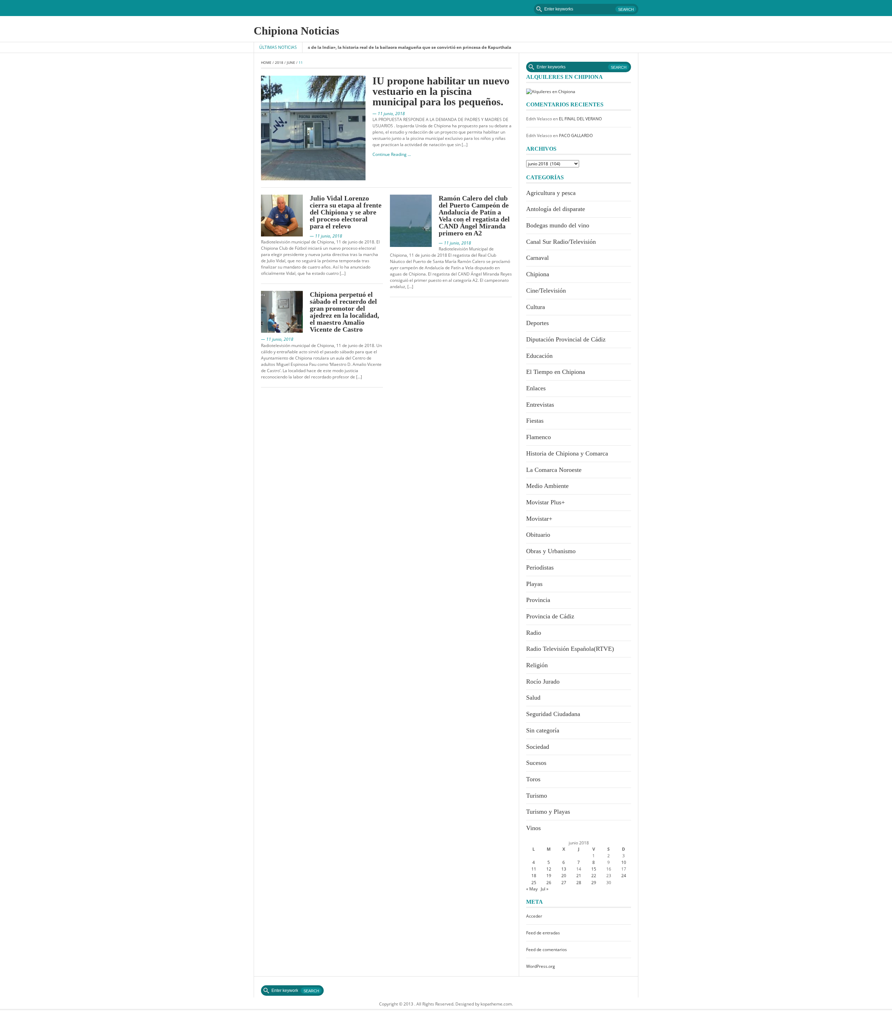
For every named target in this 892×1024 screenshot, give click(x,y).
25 (533, 883)
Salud (533, 697)
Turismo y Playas (548, 811)
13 (563, 869)
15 (593, 869)
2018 (279, 62)
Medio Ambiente (547, 485)
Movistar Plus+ (545, 502)
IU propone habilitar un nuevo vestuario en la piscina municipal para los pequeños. (440, 91)
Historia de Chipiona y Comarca (567, 453)
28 (578, 883)
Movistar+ (539, 518)
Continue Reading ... (391, 154)
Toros (533, 779)
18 (533, 876)
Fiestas (535, 420)
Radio (533, 632)
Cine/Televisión (546, 290)
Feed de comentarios (546, 950)
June (291, 62)
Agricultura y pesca (551, 192)
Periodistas (540, 567)
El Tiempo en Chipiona (555, 371)
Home (266, 62)
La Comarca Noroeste (554, 469)
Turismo (536, 795)
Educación (539, 355)
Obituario (538, 534)
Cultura (535, 306)
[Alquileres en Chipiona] (550, 91)
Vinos (533, 828)
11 (533, 869)
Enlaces (536, 388)
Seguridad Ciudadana (553, 713)
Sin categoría (542, 730)
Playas (534, 583)
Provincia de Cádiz (550, 616)
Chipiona (537, 274)
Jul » (544, 889)
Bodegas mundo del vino (557, 225)
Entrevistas (540, 404)
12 (548, 869)
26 (548, 883)
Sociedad (537, 746)
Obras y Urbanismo (551, 551)
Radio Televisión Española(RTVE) (570, 648)
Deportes (537, 322)
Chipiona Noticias (296, 30)
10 (623, 862)
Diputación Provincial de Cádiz (566, 339)
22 (593, 876)
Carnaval (537, 257)
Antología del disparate (555, 208)
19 (548, 876)
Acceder (534, 916)
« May (532, 889)
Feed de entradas (543, 933)
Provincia (538, 599)
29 (593, 883)
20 (563, 876)
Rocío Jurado (543, 681)
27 (563, 883)
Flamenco (538, 437)
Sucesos (536, 762)
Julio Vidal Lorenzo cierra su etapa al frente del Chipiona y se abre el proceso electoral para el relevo (346, 212)
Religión (537, 665)
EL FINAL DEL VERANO (580, 119)
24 (623, 876)
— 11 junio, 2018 (388, 113)
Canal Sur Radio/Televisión (561, 241)
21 (578, 876)
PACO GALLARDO (576, 135)
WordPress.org (540, 966)
